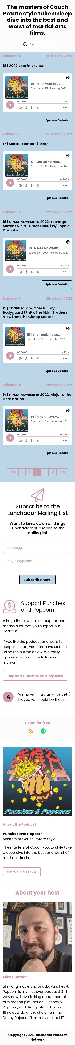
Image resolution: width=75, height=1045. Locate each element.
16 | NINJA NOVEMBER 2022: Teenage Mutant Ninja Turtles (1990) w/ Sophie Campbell (36, 225)
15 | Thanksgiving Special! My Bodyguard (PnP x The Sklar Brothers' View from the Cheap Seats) (35, 312)
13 (52, 472)
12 (44, 472)
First (13, 472)
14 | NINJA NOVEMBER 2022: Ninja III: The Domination (37, 396)
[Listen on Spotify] (43, 731)
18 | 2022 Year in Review (23, 65)
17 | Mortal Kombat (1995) (25, 143)
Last (62, 472)
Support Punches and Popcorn (35, 676)
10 (29, 472)
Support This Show (22, 871)
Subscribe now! (37, 579)
